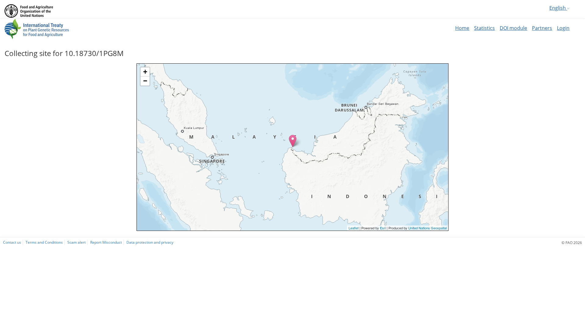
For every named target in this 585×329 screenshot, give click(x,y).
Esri (383, 227)
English (558, 8)
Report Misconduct (106, 242)
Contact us (12, 242)
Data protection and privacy (149, 242)
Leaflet (354, 227)
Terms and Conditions (44, 242)
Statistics (484, 28)
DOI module (513, 28)
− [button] (145, 81)
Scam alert (76, 242)
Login (563, 28)
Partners (542, 28)
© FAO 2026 (572, 242)
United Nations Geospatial (427, 227)
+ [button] (145, 72)
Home (462, 28)
